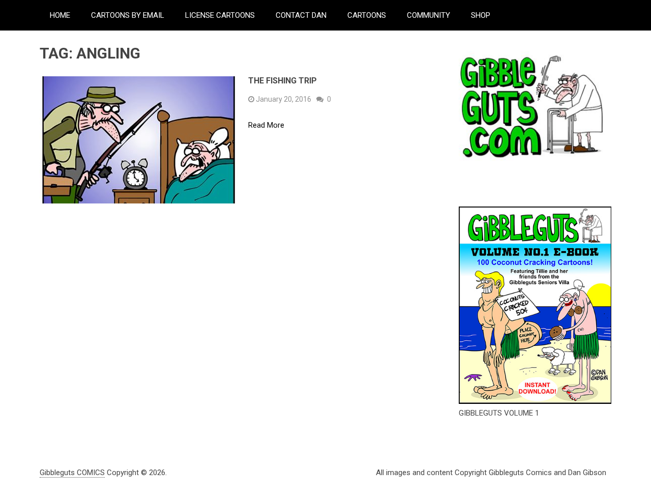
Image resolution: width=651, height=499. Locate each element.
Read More (266, 125)
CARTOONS (366, 15)
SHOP (480, 15)
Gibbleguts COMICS (72, 472)
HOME (60, 15)
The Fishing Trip (282, 80)
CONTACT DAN (301, 15)
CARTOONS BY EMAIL (127, 15)
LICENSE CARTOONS (220, 15)
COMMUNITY (428, 15)
